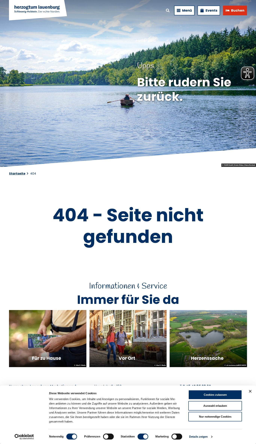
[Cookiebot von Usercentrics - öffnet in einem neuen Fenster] (24, 437)
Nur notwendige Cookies (215, 416)
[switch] (108, 437)
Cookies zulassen (215, 394)
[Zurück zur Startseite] (38, 10)
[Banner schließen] (250, 391)
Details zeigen (198, 436)
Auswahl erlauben (215, 405)
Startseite (17, 173)
